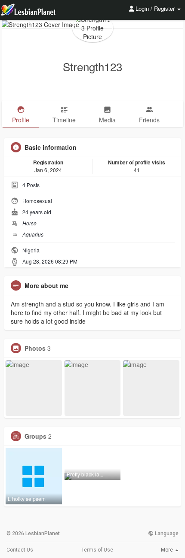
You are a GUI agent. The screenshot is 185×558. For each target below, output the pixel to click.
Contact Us (19, 549)
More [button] (167, 550)
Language (166, 533)
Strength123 (92, 66)
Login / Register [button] (155, 8)
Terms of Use (97, 549)
